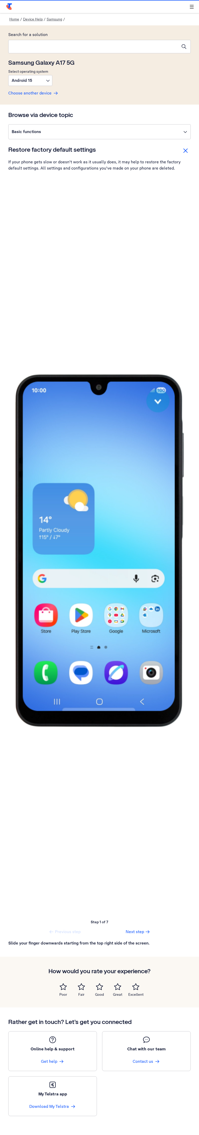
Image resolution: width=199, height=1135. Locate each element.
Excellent (136, 994)
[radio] (63, 987)
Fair (81, 994)
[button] (30, 80)
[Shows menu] (192, 7)
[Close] (185, 150)
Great (117, 994)
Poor (63, 994)
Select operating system (28, 71)
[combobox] (93, 46)
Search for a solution (28, 34)
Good (99, 994)
